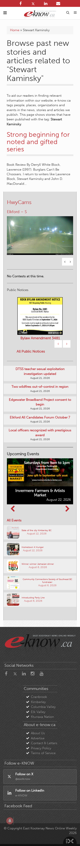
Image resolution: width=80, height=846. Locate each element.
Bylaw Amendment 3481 (40, 338)
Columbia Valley (43, 707)
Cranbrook (39, 697)
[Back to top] (71, 837)
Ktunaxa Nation (42, 717)
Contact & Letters (44, 743)
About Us (38, 733)
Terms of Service (43, 753)
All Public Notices (31, 351)
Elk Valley (38, 712)
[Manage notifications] (9, 820)
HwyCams (19, 202)
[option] (40, 233)
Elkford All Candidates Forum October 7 (40, 417)
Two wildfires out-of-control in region (40, 387)
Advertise (37, 738)
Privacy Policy (41, 748)
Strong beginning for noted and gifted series (38, 142)
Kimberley (38, 702)
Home (14, 30)
